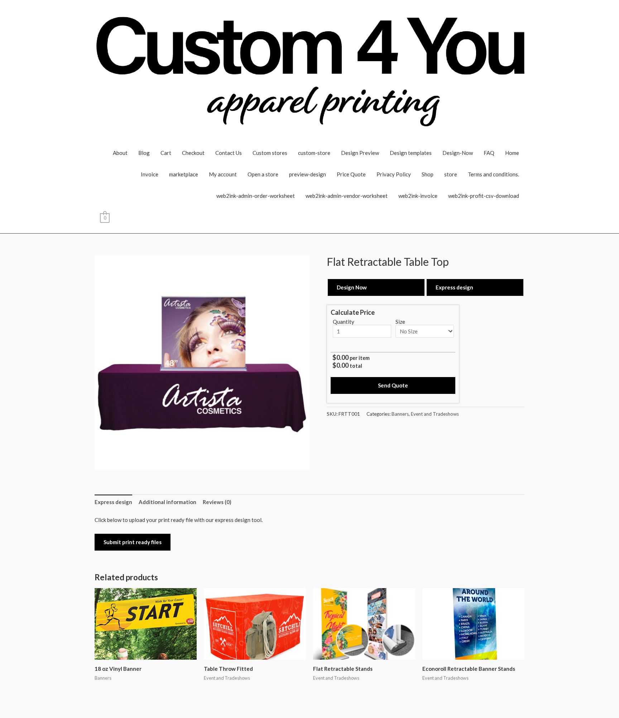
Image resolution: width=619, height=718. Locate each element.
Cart (165, 153)
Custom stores (270, 153)
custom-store (314, 153)
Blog (144, 153)
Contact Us (228, 153)
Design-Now (457, 153)
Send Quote (393, 385)
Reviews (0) (217, 502)
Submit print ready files (133, 542)
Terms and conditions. (493, 174)
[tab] (113, 502)
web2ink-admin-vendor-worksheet (347, 195)
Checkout (193, 153)
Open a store (263, 174)
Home (512, 153)
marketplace (183, 174)
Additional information (167, 502)
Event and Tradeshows (435, 414)
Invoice (149, 174)
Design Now (352, 287)
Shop (427, 174)
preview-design (307, 174)
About (120, 153)
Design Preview (360, 153)
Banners (400, 414)
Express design (454, 287)
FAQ (489, 153)
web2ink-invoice (417, 195)
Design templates (411, 153)
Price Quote (351, 174)
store (450, 174)
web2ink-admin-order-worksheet (255, 195)
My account (223, 174)
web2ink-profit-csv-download (483, 195)
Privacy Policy (393, 174)
